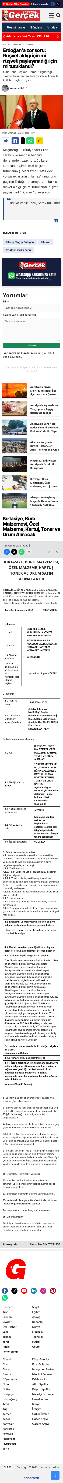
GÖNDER (31, 345)
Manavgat (8, 1438)
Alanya (6, 1369)
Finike (6, 1389)
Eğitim (36, 1312)
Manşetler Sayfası (43, 1369)
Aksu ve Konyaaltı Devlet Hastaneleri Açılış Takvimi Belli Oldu (44, 445)
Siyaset (29, 44)
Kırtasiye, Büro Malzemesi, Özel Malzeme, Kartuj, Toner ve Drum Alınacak (44, 482)
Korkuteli (8, 1428)
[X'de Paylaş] (23, 140)
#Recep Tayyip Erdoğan (20, 242)
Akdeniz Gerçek (12, 44)
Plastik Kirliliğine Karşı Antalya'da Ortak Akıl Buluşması (43, 464)
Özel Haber (9, 1327)
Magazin (37, 1331)
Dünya (36, 1327)
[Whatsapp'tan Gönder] (30, 140)
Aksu (5, 1364)
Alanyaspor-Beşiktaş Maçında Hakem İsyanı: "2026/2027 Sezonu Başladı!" (44, 501)
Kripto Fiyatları (41, 1389)
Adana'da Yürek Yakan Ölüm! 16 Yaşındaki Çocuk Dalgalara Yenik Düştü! (32, 36)
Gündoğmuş (9, 1399)
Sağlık (36, 1307)
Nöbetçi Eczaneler (43, 1394)
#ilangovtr (10, 1244)
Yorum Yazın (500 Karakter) (19, 315)
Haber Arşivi (40, 1419)
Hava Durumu (40, 1399)
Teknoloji (37, 1336)
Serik (5, 1448)
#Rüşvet (46, 242)
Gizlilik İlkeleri (41, 1414)
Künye (36, 1404)
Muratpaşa (9, 1443)
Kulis (5, 1312)
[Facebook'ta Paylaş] (15, 140)
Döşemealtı (9, 1379)
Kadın (6, 1346)
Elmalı (6, 1384)
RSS (8, 1467)
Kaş (4, 1409)
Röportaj (37, 1322)
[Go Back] (55, 1475)
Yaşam (6, 1336)
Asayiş (36, 1317)
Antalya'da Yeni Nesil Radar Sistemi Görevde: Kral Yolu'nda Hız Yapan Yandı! (44, 427)
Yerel (5, 1341)
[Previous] (4, 36)
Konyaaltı (8, 1423)
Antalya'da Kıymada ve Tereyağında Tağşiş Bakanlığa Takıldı (44, 409)
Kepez (6, 1419)
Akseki (6, 1359)
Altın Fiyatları (40, 1384)
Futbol (36, 1341)
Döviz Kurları (40, 1379)
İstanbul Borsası (42, 1374)
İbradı (6, 1404)
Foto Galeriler (41, 1364)
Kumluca (7, 1433)
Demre (6, 1374)
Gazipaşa (8, 1394)
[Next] (58, 36)
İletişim (36, 1409)
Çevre (36, 1346)
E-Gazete (35, 4)
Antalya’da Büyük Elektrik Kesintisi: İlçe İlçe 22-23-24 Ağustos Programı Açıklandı (43, 390)
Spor (5, 1331)
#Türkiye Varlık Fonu (18, 250)
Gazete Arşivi (40, 1423)
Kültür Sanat (10, 1351)
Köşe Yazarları (41, 1359)
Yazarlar (45, 4)
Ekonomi (7, 1317)
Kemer (6, 1414)
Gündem (7, 1307)
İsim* (6, 301)
